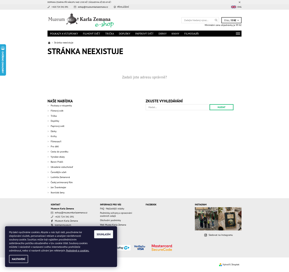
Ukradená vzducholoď (62, 166)
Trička (109, 33)
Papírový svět (144, 33)
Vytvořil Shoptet (231, 264)
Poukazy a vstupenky (64, 33)
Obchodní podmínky (110, 220)
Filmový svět (91, 33)
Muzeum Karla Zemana (66, 220)
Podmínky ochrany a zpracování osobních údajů (116, 214)
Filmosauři (191, 33)
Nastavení (18, 259)
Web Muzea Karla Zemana (113, 224)
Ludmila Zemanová (60, 177)
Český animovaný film (62, 182)
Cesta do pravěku (59, 151)
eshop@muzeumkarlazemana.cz (93, 7)
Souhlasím (104, 234)
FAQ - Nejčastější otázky (112, 208)
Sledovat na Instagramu (221, 234)
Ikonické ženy (58, 192)
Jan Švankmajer (58, 187)
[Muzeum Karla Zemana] (80, 20)
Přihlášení (123, 7)
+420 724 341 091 (60, 7)
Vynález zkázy (58, 156)
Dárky (163, 33)
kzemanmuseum (63, 224)
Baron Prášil (57, 161)
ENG (239, 7)
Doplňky (124, 33)
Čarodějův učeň (58, 172)
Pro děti (55, 146)
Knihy (175, 33)
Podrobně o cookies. (77, 250)
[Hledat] (216, 20)
